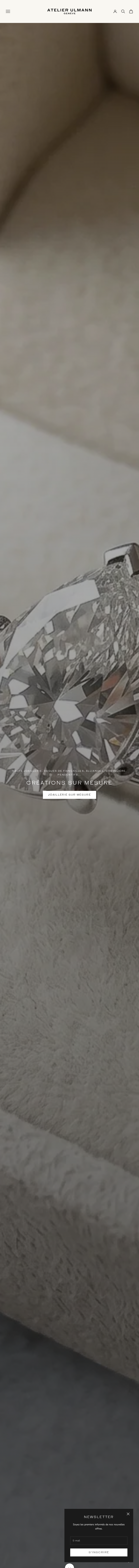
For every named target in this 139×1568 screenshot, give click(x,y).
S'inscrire (99, 1552)
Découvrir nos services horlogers (69, 802)
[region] (69, 784)
